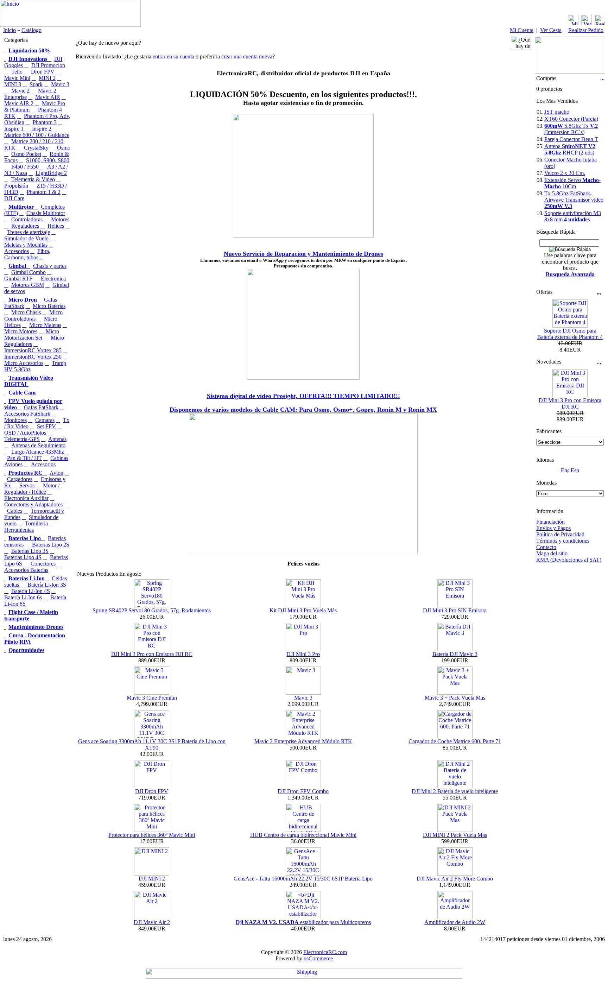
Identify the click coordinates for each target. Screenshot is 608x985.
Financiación (550, 522)
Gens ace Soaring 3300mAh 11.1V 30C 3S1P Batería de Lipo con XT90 (152, 744)
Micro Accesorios (23, 363)
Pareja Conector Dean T (571, 139)
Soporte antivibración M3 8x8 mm (572, 216)
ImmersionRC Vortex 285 (33, 350)
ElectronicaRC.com (325, 952)
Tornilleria (36, 523)
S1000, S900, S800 (47, 160)
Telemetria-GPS (22, 439)
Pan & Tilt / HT (24, 458)
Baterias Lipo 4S (23, 557)
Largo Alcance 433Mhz (37, 452)
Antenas (57, 439)
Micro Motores (20, 331)
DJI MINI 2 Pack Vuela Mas (455, 835)
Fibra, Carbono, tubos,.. (27, 254)
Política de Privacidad (560, 534)
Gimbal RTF (18, 279)
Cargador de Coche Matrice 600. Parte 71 (454, 741)
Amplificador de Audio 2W (454, 922)
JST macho (556, 112)
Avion (56, 473)
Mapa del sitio (552, 553)
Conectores (43, 564)
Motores (60, 219)
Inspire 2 (41, 129)
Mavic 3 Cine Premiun (152, 698)
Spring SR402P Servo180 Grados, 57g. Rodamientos (152, 610)
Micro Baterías (49, 306)
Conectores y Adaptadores (33, 504)
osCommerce (318, 958)
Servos (26, 485)
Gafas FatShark (41, 407)
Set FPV (46, 426)
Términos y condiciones (562, 541)
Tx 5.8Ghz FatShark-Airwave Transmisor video (573, 199)
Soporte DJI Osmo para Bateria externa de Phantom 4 (570, 334)
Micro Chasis (26, 312)
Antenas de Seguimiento (38, 445)
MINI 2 (47, 78)
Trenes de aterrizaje (28, 232)
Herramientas (19, 530)
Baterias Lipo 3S (30, 551)
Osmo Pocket (26, 154)
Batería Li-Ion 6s (23, 597)
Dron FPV (43, 72)
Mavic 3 (60, 84)
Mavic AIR (47, 97)
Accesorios (43, 464)
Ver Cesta (551, 30)
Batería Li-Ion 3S (46, 585)
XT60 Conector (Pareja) (571, 119)
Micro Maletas (45, 325)
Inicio (9, 30)
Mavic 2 (20, 91)
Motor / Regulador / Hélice (31, 488)
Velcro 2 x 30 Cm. (564, 173)
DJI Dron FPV (151, 791)
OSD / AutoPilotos (25, 433)
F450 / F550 (25, 167)
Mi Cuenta (521, 30)
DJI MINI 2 (152, 879)
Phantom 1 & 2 (44, 192)
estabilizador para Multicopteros (303, 922)
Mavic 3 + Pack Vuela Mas (455, 698)
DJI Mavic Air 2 (152, 922)
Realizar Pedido (585, 30)
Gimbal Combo (28, 272)
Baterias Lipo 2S (50, 545)
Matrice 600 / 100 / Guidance (36, 135)
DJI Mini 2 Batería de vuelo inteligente (455, 791)
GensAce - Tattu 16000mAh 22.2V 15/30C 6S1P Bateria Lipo (303, 879)
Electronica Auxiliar (26, 498)
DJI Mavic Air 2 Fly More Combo (455, 879)
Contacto (546, 547)
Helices (56, 226)
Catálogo (31, 30)
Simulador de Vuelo (26, 238)
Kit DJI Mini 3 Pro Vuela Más (303, 610)
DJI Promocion (48, 65)
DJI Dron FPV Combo (303, 791)
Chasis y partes (49, 266)
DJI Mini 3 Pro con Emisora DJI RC (151, 654)
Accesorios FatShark (27, 414)
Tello (17, 72)
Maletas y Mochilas (26, 245)
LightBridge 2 (51, 173)
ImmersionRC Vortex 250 (33, 357)
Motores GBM (27, 285)
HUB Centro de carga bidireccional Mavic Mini (303, 835)
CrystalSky (36, 148)
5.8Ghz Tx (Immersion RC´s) (571, 129)
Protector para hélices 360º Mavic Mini (151, 835)
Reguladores (25, 226)
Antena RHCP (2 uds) (569, 149)
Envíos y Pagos (553, 528)
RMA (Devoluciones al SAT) (568, 560)
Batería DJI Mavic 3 (454, 654)
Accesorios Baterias (26, 570)
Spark (36, 84)
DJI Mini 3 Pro (303, 654)
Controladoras (27, 219)
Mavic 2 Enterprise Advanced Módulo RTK (303, 741)
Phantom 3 (45, 122)
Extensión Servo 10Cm (572, 183)
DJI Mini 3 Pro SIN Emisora (455, 610)
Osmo (63, 148)
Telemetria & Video (33, 179)
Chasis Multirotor (45, 213)
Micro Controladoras (33, 315)
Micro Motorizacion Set (31, 334)
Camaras (45, 420)
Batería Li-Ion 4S (30, 591)
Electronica (53, 279)
